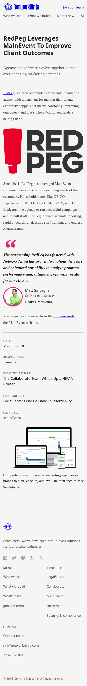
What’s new (12, 596)
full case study (64, 316)
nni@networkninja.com (21, 645)
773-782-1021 (13, 655)
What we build (39, 16)
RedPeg (9, 93)
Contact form (13, 635)
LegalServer (56, 576)
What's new (65, 16)
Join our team (73, 7)
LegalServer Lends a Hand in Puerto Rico (37, 401)
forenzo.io (55, 606)
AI (82, 16)
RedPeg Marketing (39, 302)
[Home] (21, 7)
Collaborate (56, 586)
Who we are (12, 16)
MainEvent (12, 417)
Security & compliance (64, 615)
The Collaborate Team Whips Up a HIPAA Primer (38, 381)
